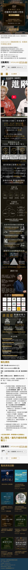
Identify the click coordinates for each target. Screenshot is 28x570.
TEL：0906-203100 (5, 561)
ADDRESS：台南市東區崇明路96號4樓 (9, 560)
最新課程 (5, 36)
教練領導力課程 (11, 36)
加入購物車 (14, 74)
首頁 (2, 36)
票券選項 (3, 67)
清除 (7, 69)
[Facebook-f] (26, 252)
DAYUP (9, 566)
